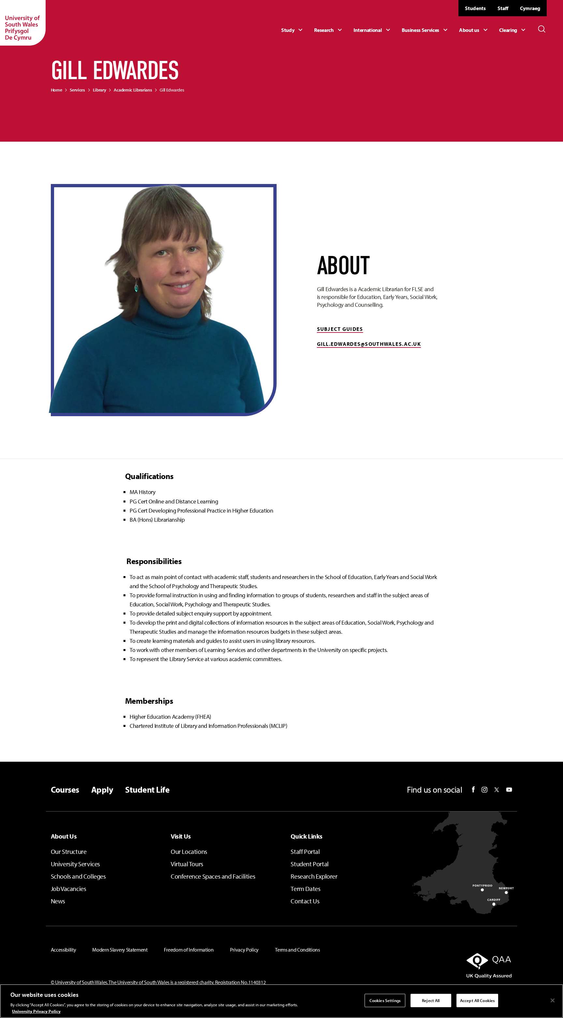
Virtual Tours (187, 864)
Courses (65, 790)
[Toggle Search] (542, 29)
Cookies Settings (384, 1000)
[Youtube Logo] (509, 789)
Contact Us (305, 901)
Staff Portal (305, 851)
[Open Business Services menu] (426, 30)
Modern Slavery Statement (119, 949)
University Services (75, 864)
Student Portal (309, 864)
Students (475, 8)
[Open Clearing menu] (513, 30)
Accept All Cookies (477, 1000)
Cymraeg (530, 8)
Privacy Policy (244, 949)
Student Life (147, 790)
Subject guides (340, 329)
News (58, 901)
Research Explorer (314, 876)
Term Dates (305, 888)
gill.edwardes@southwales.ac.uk (369, 344)
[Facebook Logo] (473, 789)
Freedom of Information (189, 949)
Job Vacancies (68, 888)
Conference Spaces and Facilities (213, 876)
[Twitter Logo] (496, 789)
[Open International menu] (373, 30)
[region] (281, 1001)
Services (77, 90)
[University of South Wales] (23, 23)
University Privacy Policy (36, 1011)
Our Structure (69, 851)
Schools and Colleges (78, 876)
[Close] (552, 1000)
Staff (503, 8)
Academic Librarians (133, 90)
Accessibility (63, 949)
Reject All (431, 1000)
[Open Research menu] (328, 30)
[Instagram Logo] (484, 790)
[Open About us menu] (474, 30)
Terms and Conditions (297, 949)
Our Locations (189, 851)
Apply (102, 790)
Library (99, 90)
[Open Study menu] (292, 30)
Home (56, 90)
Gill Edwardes (172, 90)
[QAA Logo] (438, 965)
